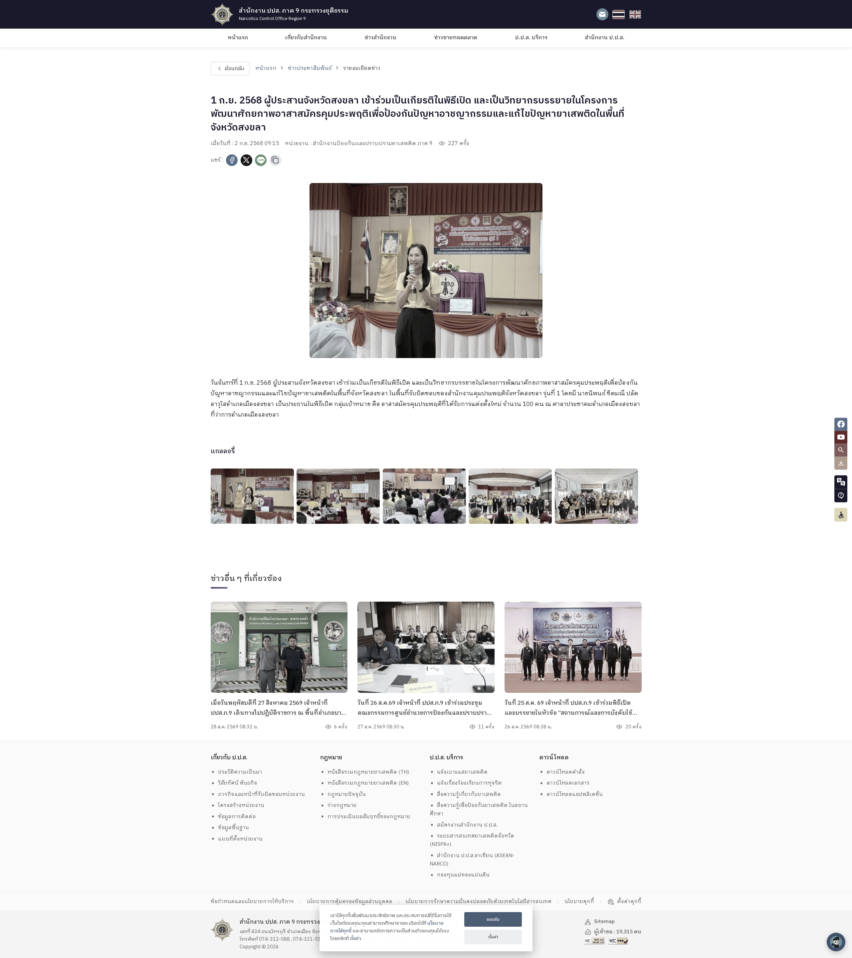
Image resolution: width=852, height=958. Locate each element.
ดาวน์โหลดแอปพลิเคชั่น (574, 794)
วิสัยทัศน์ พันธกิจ (237, 783)
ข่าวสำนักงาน (380, 37)
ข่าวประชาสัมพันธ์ (309, 68)
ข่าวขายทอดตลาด (455, 37)
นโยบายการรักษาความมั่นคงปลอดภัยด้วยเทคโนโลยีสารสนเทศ (478, 901)
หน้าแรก (238, 37)
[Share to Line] (261, 160)
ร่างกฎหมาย (342, 805)
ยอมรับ (493, 919)
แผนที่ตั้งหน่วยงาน (240, 839)
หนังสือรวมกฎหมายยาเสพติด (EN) (368, 783)
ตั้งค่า (355, 938)
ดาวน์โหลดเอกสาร (568, 783)
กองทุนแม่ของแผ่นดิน (463, 875)
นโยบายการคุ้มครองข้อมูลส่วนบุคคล (349, 901)
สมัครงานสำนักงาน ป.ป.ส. (467, 825)
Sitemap (604, 921)
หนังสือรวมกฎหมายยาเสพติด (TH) (368, 772)
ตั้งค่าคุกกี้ (629, 901)
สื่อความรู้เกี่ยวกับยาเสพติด (469, 794)
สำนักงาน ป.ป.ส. (604, 37)
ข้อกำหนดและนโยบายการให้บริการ (252, 901)
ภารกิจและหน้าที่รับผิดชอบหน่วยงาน (261, 794)
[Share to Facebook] (232, 160)
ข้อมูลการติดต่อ (237, 817)
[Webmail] (602, 14)
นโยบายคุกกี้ (579, 901)
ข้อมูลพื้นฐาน (233, 828)
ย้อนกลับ (234, 68)
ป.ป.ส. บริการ (531, 37)
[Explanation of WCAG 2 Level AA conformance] (595, 940)
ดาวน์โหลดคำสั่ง (565, 772)
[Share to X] (246, 160)
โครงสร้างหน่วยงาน (241, 805)
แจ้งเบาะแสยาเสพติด (462, 772)
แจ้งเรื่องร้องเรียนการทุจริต (469, 783)
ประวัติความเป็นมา (240, 772)
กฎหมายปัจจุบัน (346, 794)
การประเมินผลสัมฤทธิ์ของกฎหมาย (368, 817)
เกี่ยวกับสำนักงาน (306, 37)
